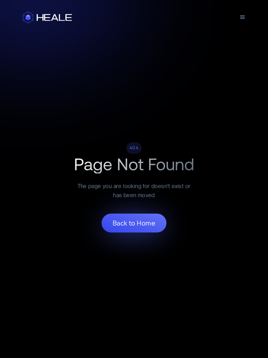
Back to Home (134, 223)
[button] (242, 17)
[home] (48, 17)
